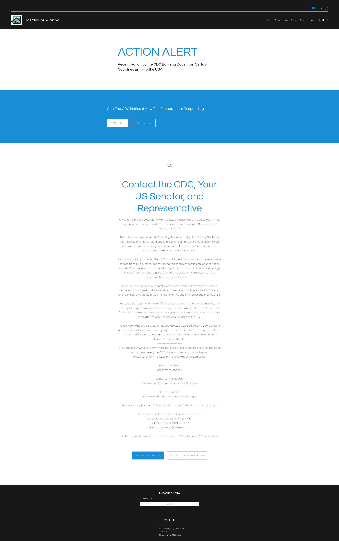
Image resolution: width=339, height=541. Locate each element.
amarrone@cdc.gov (185, 383)
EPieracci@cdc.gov (153, 396)
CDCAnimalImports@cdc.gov (200, 405)
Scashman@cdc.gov (169, 369)
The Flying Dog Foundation (41, 20)
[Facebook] (327, 20)
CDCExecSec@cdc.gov (183, 396)
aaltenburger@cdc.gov (155, 383)
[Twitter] (323, 20)
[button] (326, 8)
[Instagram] (319, 20)
